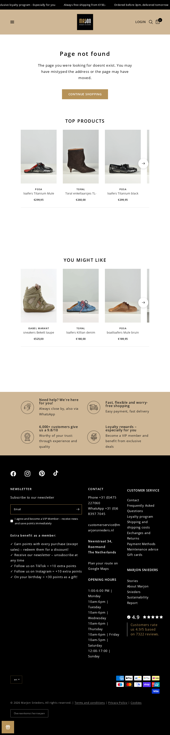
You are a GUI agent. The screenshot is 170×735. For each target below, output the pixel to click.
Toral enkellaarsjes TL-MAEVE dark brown (80, 193)
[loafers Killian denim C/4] (81, 296)
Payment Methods (141, 544)
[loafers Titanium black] (123, 156)
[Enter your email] (78, 509)
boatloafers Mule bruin (123, 332)
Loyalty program (140, 516)
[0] (157, 22)
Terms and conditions (90, 702)
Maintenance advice (142, 549)
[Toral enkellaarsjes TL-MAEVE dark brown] (81, 156)
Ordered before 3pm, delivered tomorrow (137, 5)
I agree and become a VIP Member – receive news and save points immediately (46, 521)
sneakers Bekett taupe (38, 332)
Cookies (136, 702)
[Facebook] (17, 473)
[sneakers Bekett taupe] (39, 296)
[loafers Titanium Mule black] (39, 156)
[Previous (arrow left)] (27, 164)
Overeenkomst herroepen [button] (29, 713)
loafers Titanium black (122, 193)
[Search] (150, 22)
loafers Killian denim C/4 (80, 332)
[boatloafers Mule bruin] (123, 296)
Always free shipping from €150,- (81, 5)
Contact (133, 500)
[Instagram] (31, 473)
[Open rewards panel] (8, 727)
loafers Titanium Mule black (38, 193)
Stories (132, 581)
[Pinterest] (45, 473)
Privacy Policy (118, 702)
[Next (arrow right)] (143, 164)
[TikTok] (60, 473)
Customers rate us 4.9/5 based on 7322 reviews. (145, 629)
